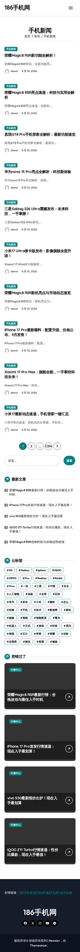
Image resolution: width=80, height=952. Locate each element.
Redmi (59, 578)
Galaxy (25, 570)
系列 (68, 625)
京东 (66, 586)
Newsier (54, 940)
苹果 (38, 633)
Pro (27, 578)
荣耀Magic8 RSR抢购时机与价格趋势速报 (36, 542)
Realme (42, 578)
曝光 (57, 618)
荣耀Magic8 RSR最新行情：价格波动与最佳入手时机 (41, 492)
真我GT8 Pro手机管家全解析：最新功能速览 (39, 134)
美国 (11, 633)
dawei (14, 71)
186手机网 (17, 7)
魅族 (54, 641)
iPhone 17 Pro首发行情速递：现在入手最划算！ (41, 505)
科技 (54, 625)
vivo (12, 586)
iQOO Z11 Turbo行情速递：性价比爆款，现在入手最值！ (41, 529)
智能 (25, 618)
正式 (27, 625)
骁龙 (27, 641)
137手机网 (26, 892)
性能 (11, 610)
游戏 (41, 625)
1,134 (48, 446)
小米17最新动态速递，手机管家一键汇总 (36, 413)
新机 (68, 610)
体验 (30, 594)
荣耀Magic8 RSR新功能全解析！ (30, 55)
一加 (25, 586)
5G (10, 570)
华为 (11, 602)
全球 (44, 594)
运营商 (13, 641)
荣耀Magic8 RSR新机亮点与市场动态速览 (37, 292)
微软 (52, 602)
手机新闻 (11, 48)
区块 (57, 594)
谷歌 (65, 633)
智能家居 (41, 618)
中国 (52, 586)
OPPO (12, 578)
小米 (38, 602)
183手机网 (52, 892)
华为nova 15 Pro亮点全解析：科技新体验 (37, 171)
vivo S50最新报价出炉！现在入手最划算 (36, 516)
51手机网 (39, 892)
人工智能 (14, 594)
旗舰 (11, 618)
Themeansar (38, 945)
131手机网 (65, 892)
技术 (38, 610)
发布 (25, 602)
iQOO (57, 570)
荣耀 (52, 633)
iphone (42, 570)
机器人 (13, 625)
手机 (25, 610)
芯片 (25, 633)
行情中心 (15, 669)
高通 (41, 641)
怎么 (65, 602)
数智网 (53, 610)
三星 (39, 586)
